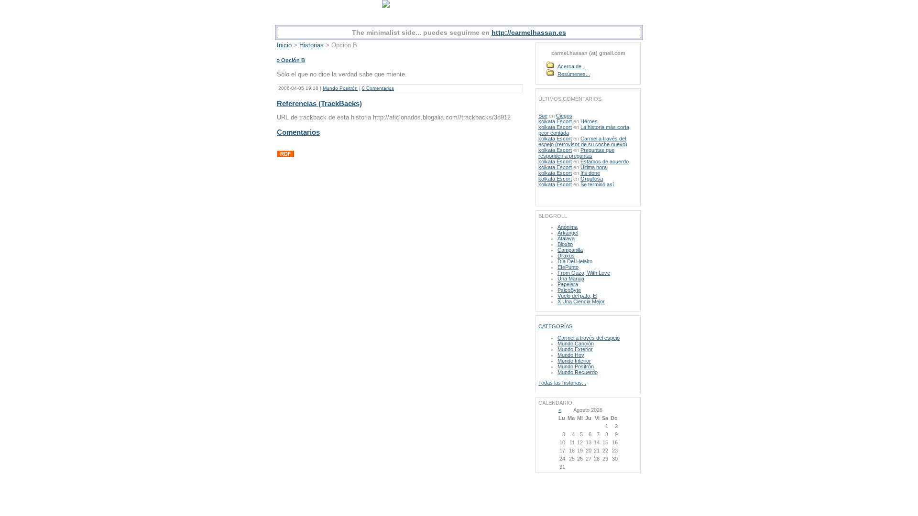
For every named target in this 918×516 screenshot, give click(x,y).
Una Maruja (570, 278)
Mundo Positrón (340, 88)
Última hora (593, 167)
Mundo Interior (574, 361)
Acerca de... (571, 66)
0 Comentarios (378, 88)
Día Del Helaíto (574, 261)
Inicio (284, 45)
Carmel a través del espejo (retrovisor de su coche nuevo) (582, 141)
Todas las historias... (562, 383)
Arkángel (567, 233)
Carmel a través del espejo (588, 338)
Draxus (566, 255)
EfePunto (568, 267)
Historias (311, 45)
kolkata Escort (555, 121)
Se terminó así (597, 184)
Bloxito (565, 244)
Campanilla (570, 250)
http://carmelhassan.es (529, 32)
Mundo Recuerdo (577, 372)
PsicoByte (569, 290)
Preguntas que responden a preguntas (576, 153)
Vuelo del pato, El (577, 296)
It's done (590, 173)
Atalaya (566, 238)
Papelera (567, 284)
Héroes (589, 121)
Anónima (567, 227)
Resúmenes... (573, 74)
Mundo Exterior (575, 349)
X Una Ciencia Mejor (581, 301)
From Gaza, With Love (583, 273)
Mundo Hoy (570, 355)
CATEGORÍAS (555, 326)
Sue (542, 115)
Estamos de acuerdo (604, 161)
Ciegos (564, 115)
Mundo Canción (575, 343)
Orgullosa (591, 179)
